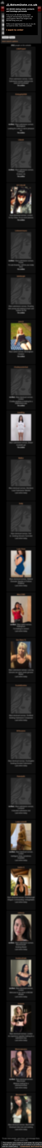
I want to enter (14, 29)
